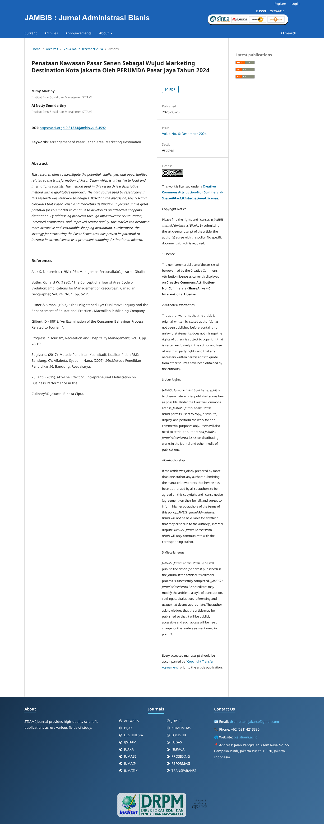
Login (296, 3)
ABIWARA (131, 721)
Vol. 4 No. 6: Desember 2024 (83, 49)
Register (280, 3)
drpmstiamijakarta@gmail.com (254, 721)
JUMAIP (130, 763)
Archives (51, 33)
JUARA (129, 749)
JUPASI (176, 721)
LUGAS (176, 742)
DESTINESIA (133, 735)
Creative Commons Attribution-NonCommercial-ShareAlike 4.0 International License (192, 192)
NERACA (178, 749)
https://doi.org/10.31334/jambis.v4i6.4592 (73, 127)
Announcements (78, 33)
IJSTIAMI (131, 742)
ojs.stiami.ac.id (246, 737)
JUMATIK (131, 770)
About (104, 33)
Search (290, 33)
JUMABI (130, 756)
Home (36, 49)
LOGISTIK (178, 735)
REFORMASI (180, 763)
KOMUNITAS (181, 728)
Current (30, 33)
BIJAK (128, 728)
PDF (172, 89)
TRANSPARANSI (183, 770)
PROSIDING (180, 756)
